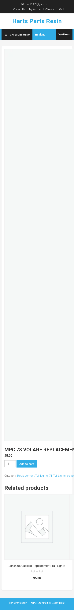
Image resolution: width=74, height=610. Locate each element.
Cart (61, 9)
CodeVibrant (58, 603)
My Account (35, 9)
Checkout (50, 9)
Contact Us (19, 9)
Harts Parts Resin (37, 21)
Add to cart (26, 464)
